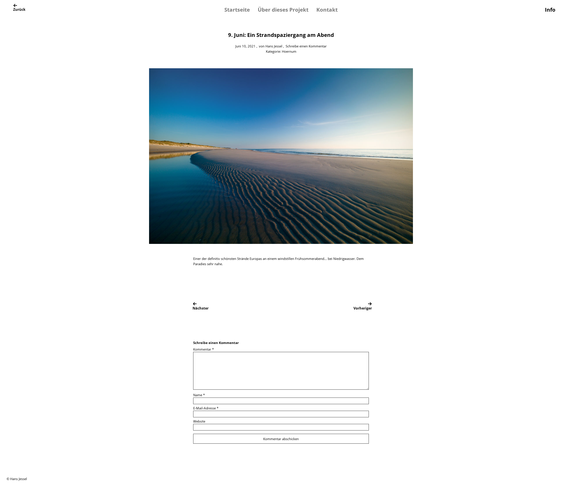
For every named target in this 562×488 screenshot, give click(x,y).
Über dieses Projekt (283, 9)
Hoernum (289, 51)
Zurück (19, 9)
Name (199, 395)
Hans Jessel (273, 46)
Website (199, 421)
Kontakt (327, 9)
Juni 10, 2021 (245, 46)
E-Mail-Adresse (205, 408)
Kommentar (203, 349)
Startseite (237, 9)
